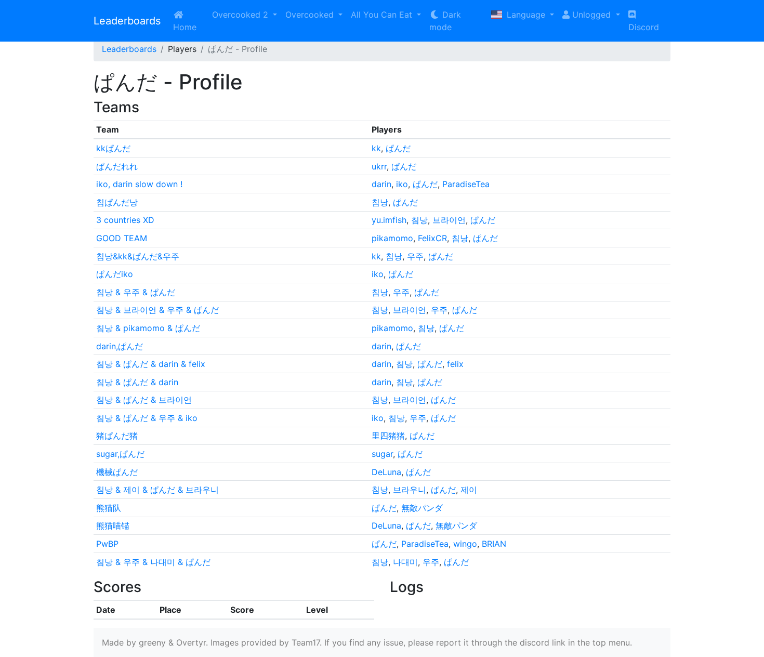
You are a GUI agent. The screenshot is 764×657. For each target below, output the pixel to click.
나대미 (405, 562)
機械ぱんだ (117, 472)
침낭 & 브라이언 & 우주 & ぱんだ (157, 310)
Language (526, 14)
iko (402, 184)
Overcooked (310, 14)
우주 (415, 256)
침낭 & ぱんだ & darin (137, 382)
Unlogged (591, 14)
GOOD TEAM (121, 238)
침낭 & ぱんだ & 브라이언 (144, 400)
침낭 (380, 202)
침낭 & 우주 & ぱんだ (135, 292)
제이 (468, 489)
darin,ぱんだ (119, 346)
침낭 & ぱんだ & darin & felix (150, 364)
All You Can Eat (383, 14)
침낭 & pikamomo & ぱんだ (148, 328)
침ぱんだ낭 (117, 202)
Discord (643, 27)
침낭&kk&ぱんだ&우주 (137, 256)
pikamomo (392, 238)
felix (455, 364)
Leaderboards (127, 21)
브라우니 (409, 489)
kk (376, 148)
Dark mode (445, 20)
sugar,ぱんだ (120, 454)
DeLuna (386, 472)
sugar (382, 454)
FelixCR (432, 238)
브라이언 (449, 220)
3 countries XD (125, 220)
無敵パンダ (422, 508)
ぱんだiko (114, 274)
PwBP (107, 543)
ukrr (379, 166)
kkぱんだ (113, 148)
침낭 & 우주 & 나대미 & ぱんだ (153, 562)
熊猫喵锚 (112, 525)
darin (381, 184)
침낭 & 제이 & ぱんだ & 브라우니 (157, 489)
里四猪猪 (388, 435)
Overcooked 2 (241, 14)
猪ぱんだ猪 (117, 435)
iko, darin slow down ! (139, 184)
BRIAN (494, 543)
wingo (465, 543)
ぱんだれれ (117, 166)
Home (184, 27)
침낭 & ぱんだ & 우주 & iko (146, 418)
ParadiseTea (466, 184)
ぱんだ (398, 148)
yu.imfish (389, 220)
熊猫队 (108, 508)
